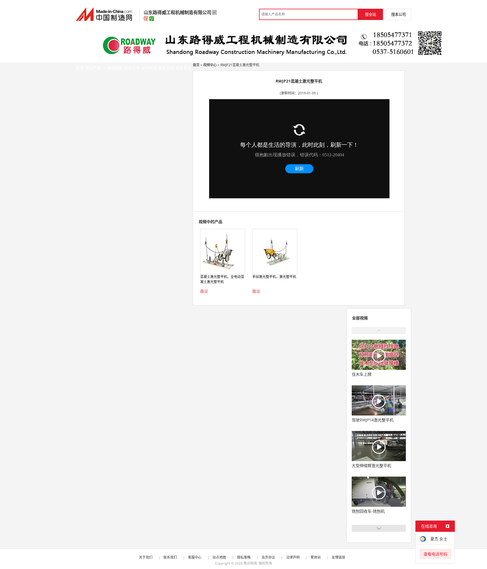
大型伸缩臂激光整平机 (371, 465)
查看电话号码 (435, 554)
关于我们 (145, 557)
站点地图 (219, 557)
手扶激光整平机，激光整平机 (274, 276)
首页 (196, 65)
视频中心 (210, 65)
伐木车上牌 (361, 374)
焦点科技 (250, 563)
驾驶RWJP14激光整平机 (372, 420)
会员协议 (268, 557)
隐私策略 (244, 557)
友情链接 (338, 557)
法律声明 (293, 557)
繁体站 (316, 557)
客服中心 (195, 557)
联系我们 (170, 557)
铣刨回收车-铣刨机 (368, 511)
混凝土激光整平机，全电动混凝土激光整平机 (222, 279)
